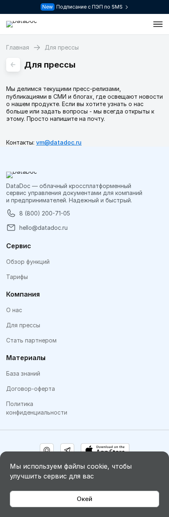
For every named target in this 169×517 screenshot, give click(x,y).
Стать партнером (31, 340)
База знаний (23, 373)
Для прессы (23, 325)
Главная (17, 47)
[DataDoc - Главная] (21, 24)
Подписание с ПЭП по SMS (89, 7)
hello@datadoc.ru (43, 227)
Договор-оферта (30, 388)
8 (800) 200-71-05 (44, 213)
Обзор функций (28, 261)
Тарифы (17, 276)
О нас (14, 309)
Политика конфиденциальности (36, 408)
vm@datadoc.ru (59, 142)
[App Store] (105, 450)
